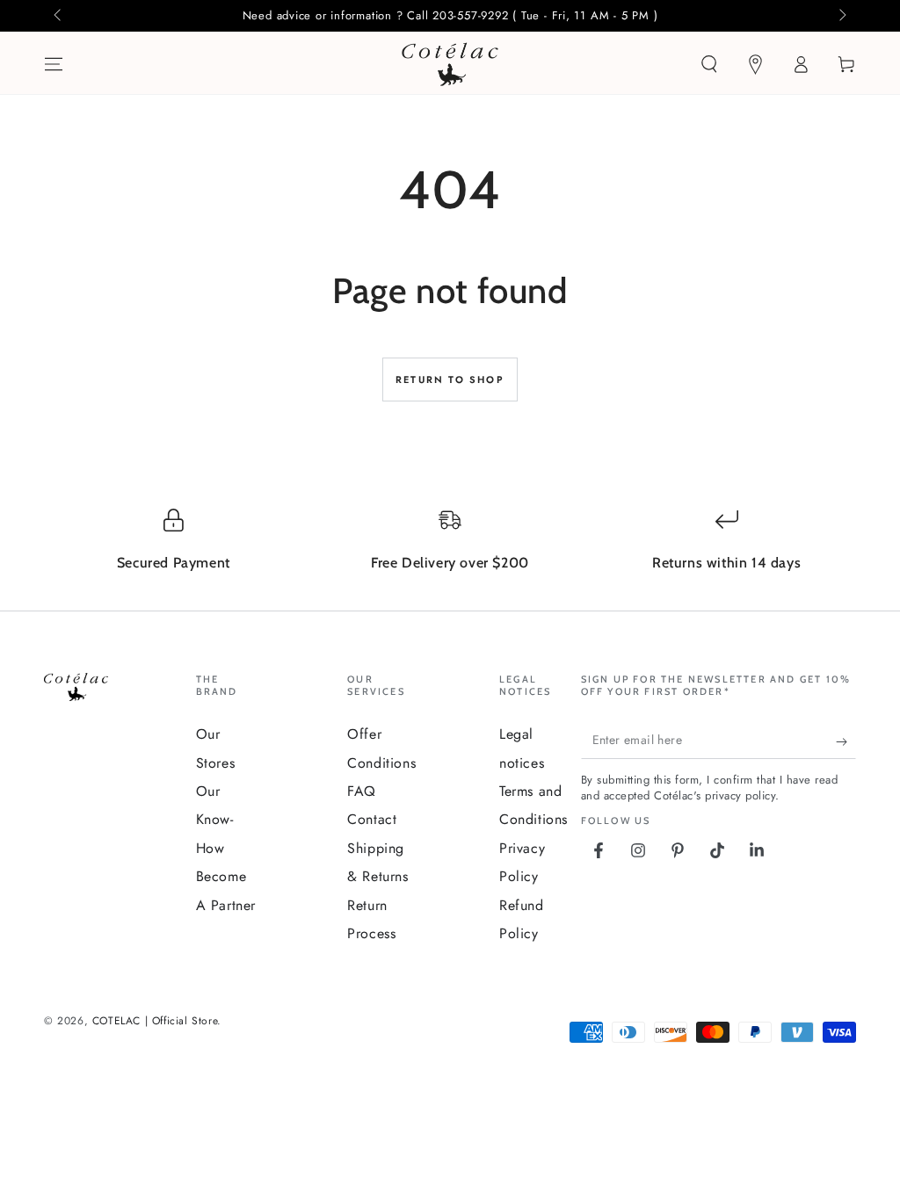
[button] (709, 64)
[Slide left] (59, 16)
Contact (371, 819)
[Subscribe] (846, 741)
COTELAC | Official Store (154, 1021)
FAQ (361, 791)
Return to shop (450, 379)
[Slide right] (841, 16)
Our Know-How (215, 819)
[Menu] (53, 64)
